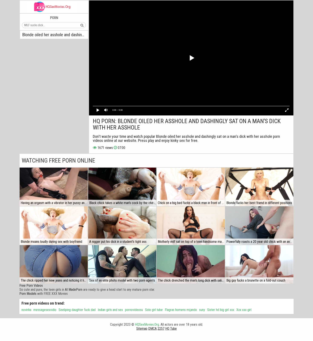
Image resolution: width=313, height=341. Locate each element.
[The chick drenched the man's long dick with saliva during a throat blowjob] (191, 264)
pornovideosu (134, 310)
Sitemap (141, 329)
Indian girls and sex (110, 310)
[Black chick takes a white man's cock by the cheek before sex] (122, 187)
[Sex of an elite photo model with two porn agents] (122, 264)
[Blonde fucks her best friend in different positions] (259, 187)
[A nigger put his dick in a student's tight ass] (122, 225)
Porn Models (27, 294)
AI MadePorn (73, 290)
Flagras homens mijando (181, 310)
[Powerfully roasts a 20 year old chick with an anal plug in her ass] (259, 225)
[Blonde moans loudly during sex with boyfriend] (54, 225)
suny (202, 310)
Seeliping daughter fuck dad (77, 310)
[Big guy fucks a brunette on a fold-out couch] (259, 264)
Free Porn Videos (31, 285)
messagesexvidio (44, 310)
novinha (26, 310)
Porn (54, 18)
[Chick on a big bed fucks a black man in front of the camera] (191, 187)
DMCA (152, 329)
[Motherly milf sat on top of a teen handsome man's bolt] (191, 225)
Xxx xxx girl (243, 310)
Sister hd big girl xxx (220, 310)
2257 (161, 329)
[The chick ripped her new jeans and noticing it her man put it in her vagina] (54, 264)
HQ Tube (171, 329)
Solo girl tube (154, 310)
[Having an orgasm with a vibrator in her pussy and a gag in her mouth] (54, 187)
